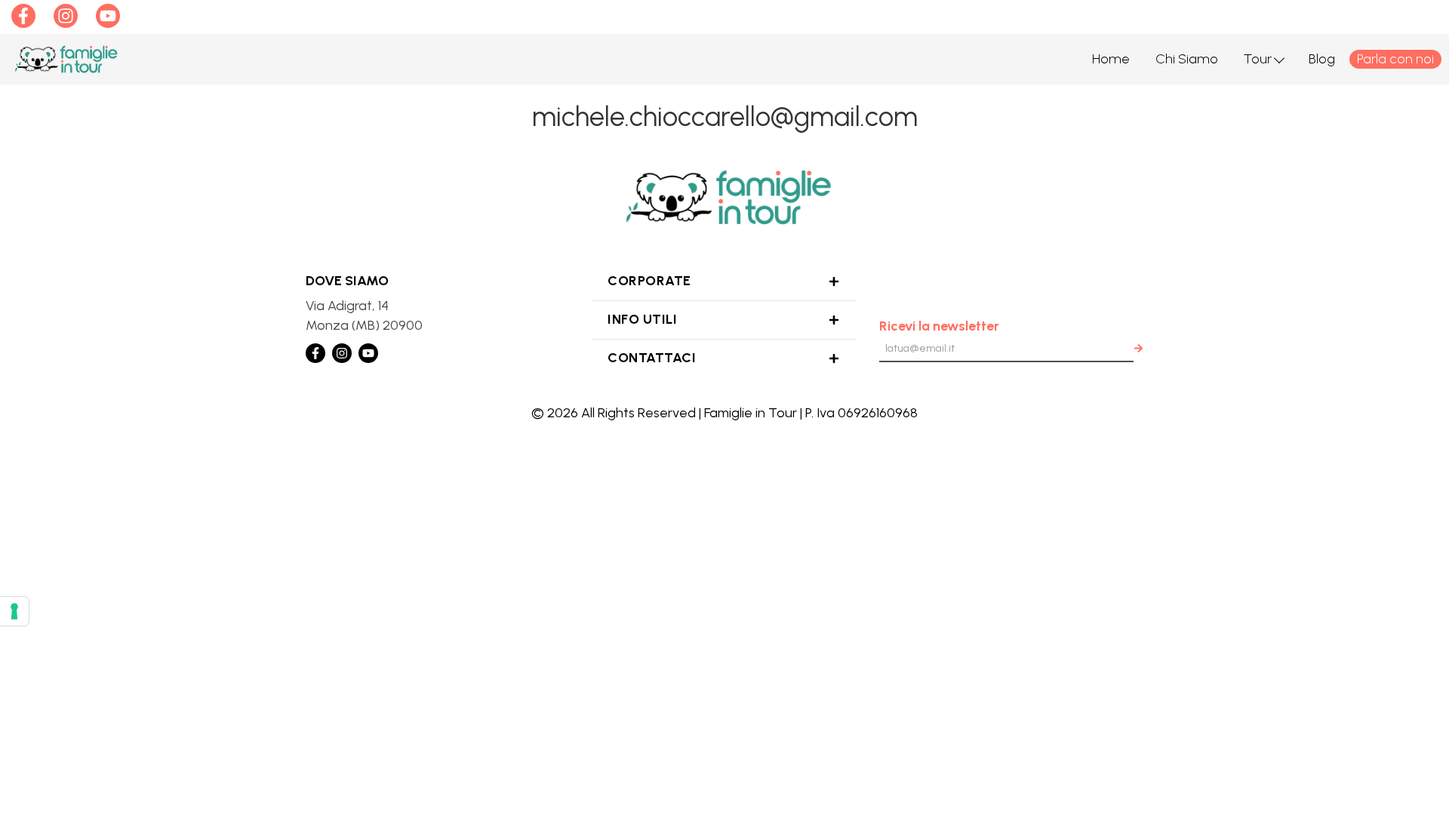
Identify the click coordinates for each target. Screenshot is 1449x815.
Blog (1322, 59)
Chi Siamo (1186, 59)
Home (1111, 59)
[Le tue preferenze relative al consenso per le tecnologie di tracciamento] (14, 611)
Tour (1258, 59)
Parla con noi (1395, 59)
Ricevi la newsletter (939, 326)
